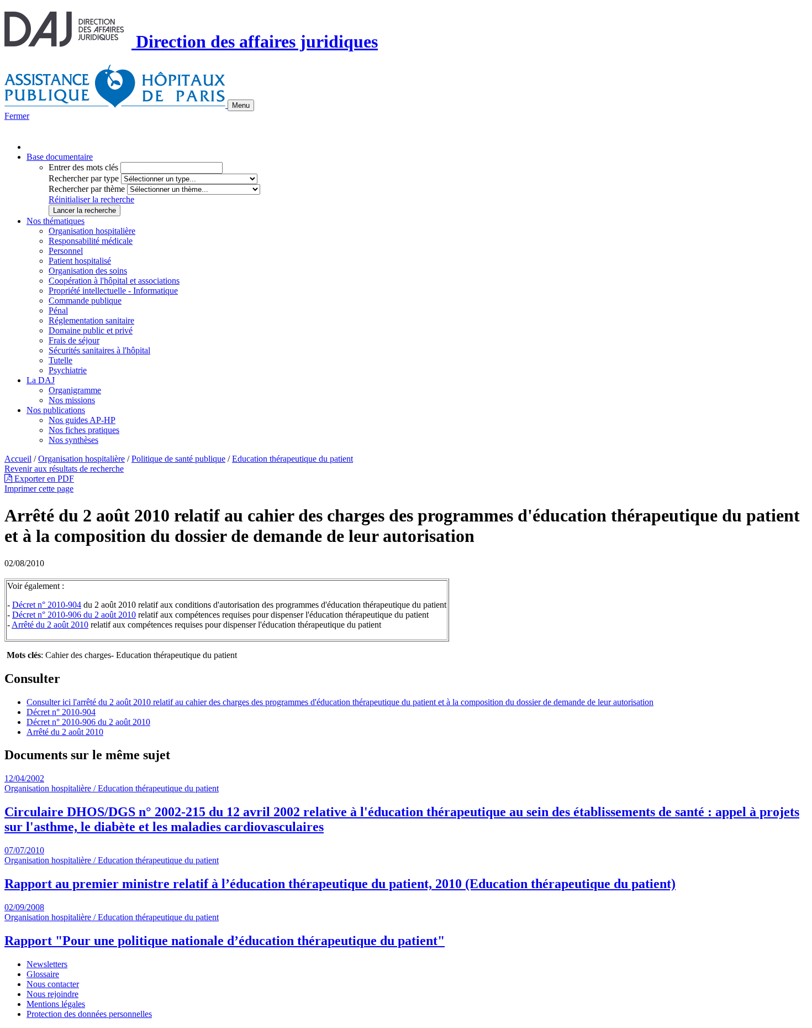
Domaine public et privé (91, 330)
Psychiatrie (68, 370)
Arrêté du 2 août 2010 (50, 624)
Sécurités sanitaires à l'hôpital (99, 350)
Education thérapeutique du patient (292, 458)
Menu (241, 105)
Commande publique (85, 300)
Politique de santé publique (178, 458)
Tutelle (60, 360)
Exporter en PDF (43, 478)
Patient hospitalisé (80, 260)
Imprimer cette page (38, 488)
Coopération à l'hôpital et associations (114, 280)
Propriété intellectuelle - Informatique (113, 290)
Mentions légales (56, 1004)
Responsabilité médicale (91, 241)
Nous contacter (53, 984)
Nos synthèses (73, 440)
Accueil (17, 458)
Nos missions (72, 400)
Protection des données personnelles (89, 1014)
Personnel (66, 250)
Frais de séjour (74, 340)
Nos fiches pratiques (84, 430)
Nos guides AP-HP (82, 420)
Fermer (16, 116)
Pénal (58, 310)
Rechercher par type (84, 178)
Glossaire (43, 974)
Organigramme (75, 390)
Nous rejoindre (52, 994)
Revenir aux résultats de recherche (64, 468)
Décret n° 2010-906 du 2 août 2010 (74, 614)
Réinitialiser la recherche (91, 199)
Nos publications (56, 410)
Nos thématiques (56, 221)
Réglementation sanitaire (91, 320)
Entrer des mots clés (83, 167)
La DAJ (41, 380)
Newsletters (47, 964)
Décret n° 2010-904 (46, 604)
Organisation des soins (88, 270)
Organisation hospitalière (92, 231)
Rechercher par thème (87, 189)
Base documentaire (60, 156)
